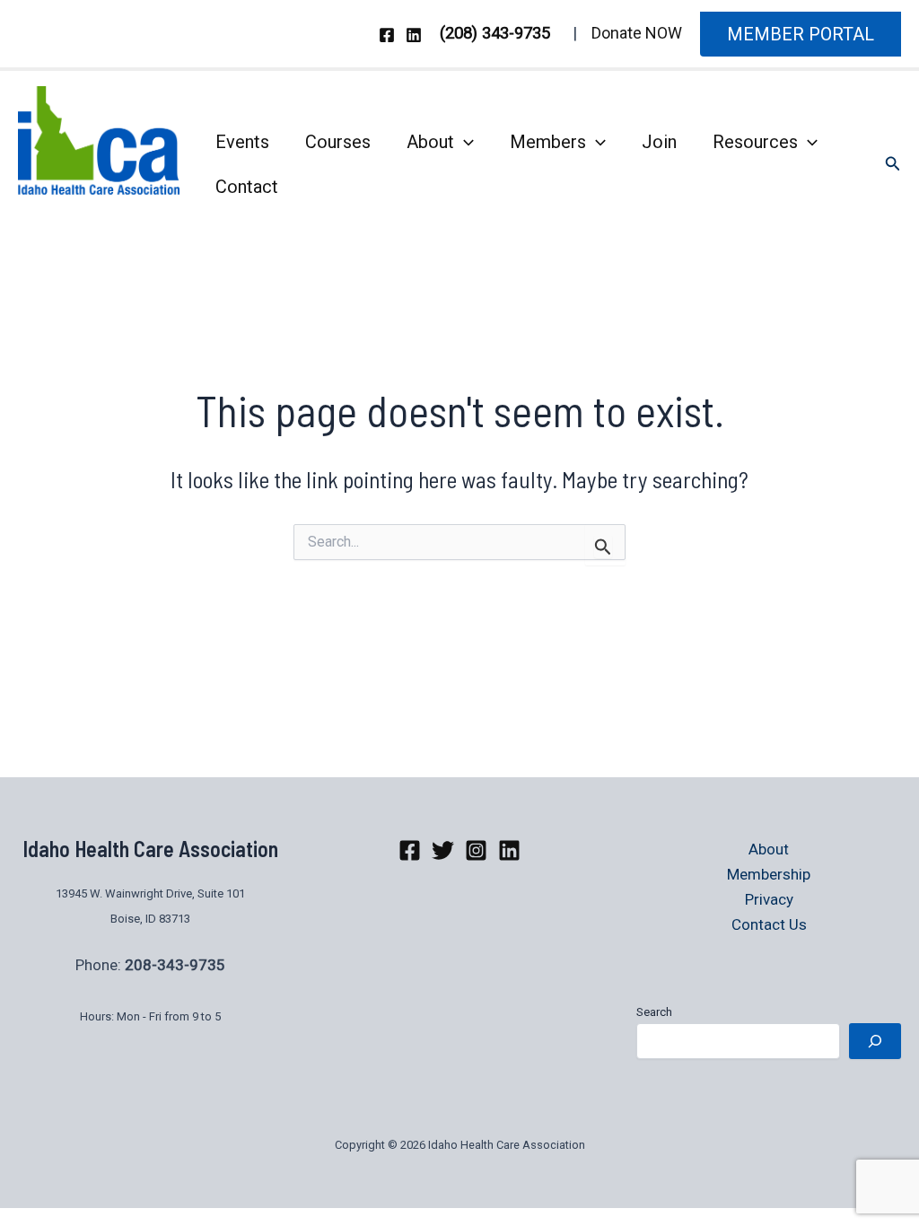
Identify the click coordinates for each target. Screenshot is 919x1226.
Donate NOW (636, 32)
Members (548, 142)
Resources (755, 142)
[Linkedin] (414, 35)
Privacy (769, 899)
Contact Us (769, 924)
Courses (338, 142)
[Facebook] (387, 35)
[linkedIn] (509, 850)
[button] (800, 34)
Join (659, 142)
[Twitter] (443, 850)
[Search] (875, 1041)
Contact (246, 186)
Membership (768, 874)
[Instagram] (476, 850)
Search (654, 1012)
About (430, 142)
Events (242, 142)
